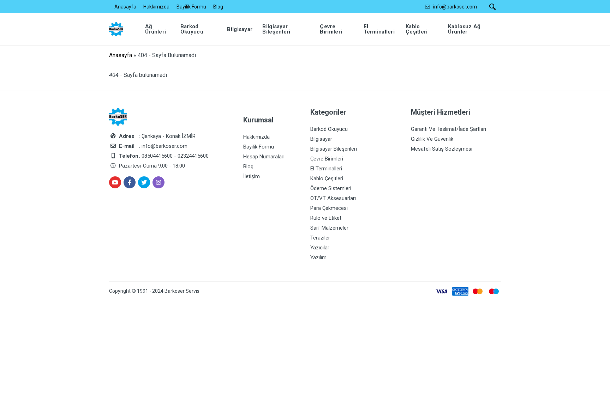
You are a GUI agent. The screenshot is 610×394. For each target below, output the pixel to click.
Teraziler (320, 238)
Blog (218, 7)
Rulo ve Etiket (325, 218)
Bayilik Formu (191, 7)
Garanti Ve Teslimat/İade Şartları (448, 129)
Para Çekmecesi (329, 208)
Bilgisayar (321, 139)
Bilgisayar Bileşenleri (333, 149)
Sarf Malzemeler (329, 228)
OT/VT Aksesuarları (333, 198)
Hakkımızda (156, 7)
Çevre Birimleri (326, 159)
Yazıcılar (319, 247)
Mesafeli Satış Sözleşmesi (441, 149)
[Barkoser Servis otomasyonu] (121, 28)
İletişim (251, 176)
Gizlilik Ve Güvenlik (432, 139)
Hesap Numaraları (264, 156)
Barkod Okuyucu (329, 129)
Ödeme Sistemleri (330, 188)
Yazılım (318, 257)
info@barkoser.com (455, 7)
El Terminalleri (326, 168)
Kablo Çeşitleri (326, 178)
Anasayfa (125, 7)
